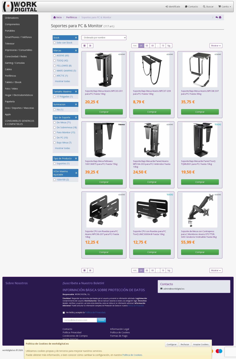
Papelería (10, 101)
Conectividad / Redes (16, 56)
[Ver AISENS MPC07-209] (152, 69)
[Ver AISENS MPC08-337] (200, 69)
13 (163, 45)
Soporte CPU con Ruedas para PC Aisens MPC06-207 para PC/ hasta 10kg (102, 234)
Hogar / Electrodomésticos (19, 95)
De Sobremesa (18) (67, 127)
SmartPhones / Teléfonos (18, 37)
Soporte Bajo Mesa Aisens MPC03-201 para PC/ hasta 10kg (104, 92)
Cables (8, 69)
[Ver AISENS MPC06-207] (104, 210)
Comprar (104, 111)
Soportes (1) (63, 163)
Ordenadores (12, 17)
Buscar (210, 6)
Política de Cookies (132, 354)
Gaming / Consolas (15, 62)
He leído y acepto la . (86, 312)
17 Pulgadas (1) (65, 96)
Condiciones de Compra (75, 335)
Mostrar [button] (215, 45)
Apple (8, 114)
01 (141, 45)
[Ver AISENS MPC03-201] (104, 69)
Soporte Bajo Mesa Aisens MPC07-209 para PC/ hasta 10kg (152, 92)
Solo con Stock (64, 42)
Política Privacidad (72, 332)
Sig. (168, 45)
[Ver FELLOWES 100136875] (104, 140)
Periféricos (10, 75)
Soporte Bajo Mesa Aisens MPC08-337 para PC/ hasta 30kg (200, 92)
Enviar (101, 320)
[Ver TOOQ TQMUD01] (200, 140)
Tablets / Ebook (13, 82)
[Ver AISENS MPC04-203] (152, 140)
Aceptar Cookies (200, 344)
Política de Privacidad (136, 305)
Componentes (12, 24)
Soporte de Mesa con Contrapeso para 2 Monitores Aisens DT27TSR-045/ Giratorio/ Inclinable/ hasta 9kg (199, 234)
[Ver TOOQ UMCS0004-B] (152, 210)
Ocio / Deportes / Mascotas (19, 107)
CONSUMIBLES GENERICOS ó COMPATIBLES (19, 122)
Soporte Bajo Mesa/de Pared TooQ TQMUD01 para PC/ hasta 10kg (198, 162)
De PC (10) (62, 137)
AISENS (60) (63, 55)
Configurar (172, 344)
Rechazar (185, 344)
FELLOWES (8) (64, 65)
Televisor (9, 43)
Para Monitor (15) (66, 132)
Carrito (225, 6)
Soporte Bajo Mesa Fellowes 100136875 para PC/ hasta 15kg (101, 162)
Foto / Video (11, 88)
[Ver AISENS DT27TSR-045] (200, 210)
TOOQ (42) (62, 60)
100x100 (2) (63, 179)
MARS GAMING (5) (66, 70)
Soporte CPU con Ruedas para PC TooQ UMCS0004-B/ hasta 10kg (149, 232)
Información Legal (119, 329)
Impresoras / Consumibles (18, 49)
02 (147, 45)
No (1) (60, 109)
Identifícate (174, 6)
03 (152, 45)
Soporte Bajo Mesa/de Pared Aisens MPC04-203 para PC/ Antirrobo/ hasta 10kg (151, 164)
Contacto (193, 6)
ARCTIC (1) (62, 75)
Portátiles (10, 30)
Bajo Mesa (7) (64, 142)
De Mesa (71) (64, 122)
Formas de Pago (118, 335)
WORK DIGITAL (71, 339)
